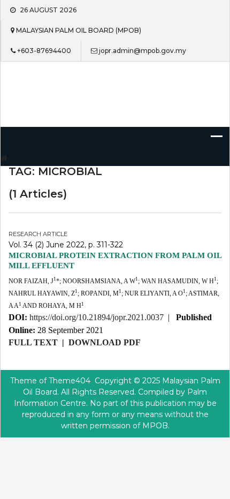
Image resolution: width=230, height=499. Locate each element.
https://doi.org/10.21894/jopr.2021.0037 (96, 317)
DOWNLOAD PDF (104, 342)
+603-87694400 (44, 51)
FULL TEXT (33, 342)
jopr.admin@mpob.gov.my (142, 51)
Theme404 (69, 380)
